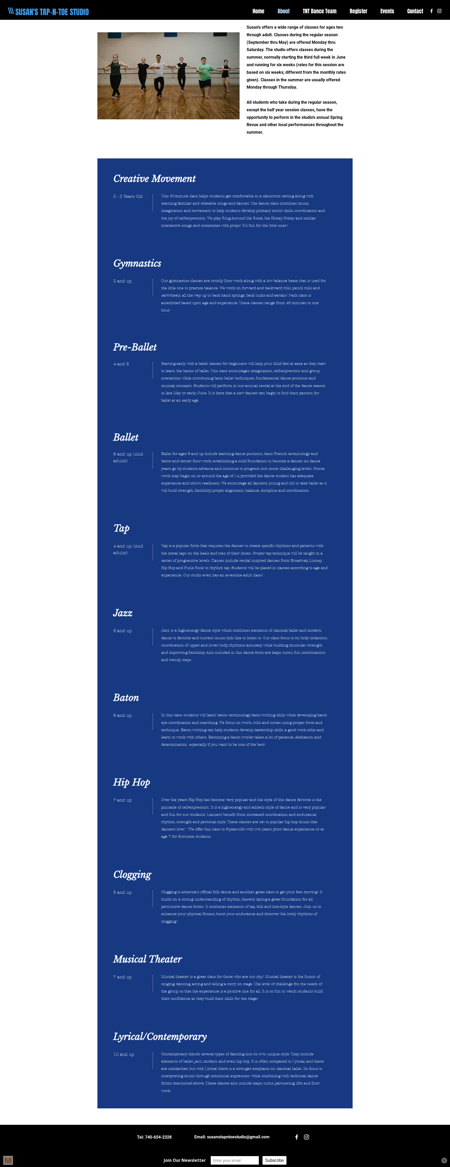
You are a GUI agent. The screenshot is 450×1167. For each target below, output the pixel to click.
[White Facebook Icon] (431, 11)
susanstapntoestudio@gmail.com (238, 1136)
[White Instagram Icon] (439, 11)
